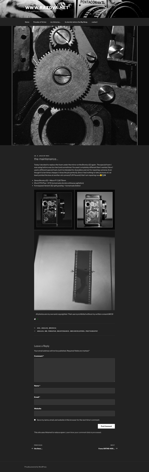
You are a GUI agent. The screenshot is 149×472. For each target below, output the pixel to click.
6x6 (38, 328)
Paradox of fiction (39, 22)
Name (37, 386)
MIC (47, 156)
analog (40, 331)
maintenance (63, 331)
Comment (39, 356)
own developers (77, 331)
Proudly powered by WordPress (35, 467)
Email (37, 397)
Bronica (53, 328)
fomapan (52, 331)
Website (37, 409)
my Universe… (55, 22)
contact (94, 22)
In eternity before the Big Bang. (76, 22)
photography (92, 331)
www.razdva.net (47, 7)
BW (46, 331)
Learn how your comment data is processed (83, 432)
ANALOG (44, 328)
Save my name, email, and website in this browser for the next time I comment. (68, 420)
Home (27, 22)
